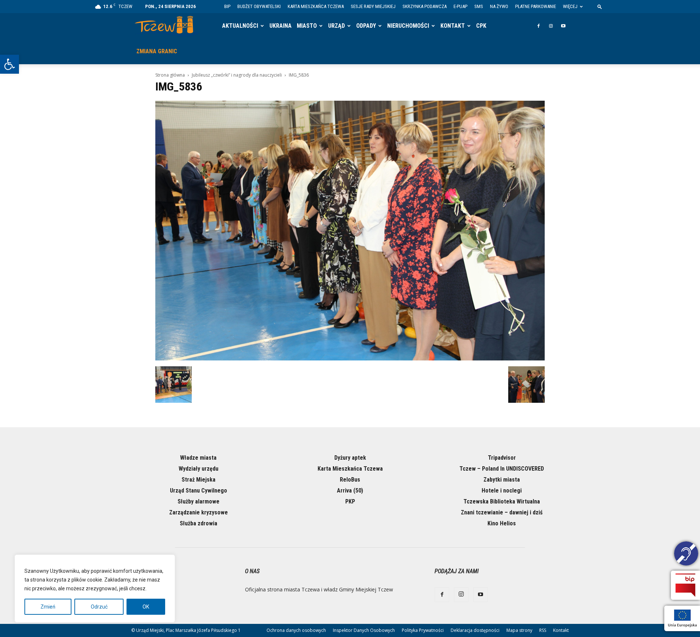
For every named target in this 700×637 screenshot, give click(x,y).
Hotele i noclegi (502, 490)
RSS (542, 630)
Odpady (366, 25)
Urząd (336, 25)
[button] (9, 64)
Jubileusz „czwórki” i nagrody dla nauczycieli (237, 75)
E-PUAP (460, 6)
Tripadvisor (502, 457)
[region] (95, 588)
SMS (478, 6)
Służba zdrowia (198, 523)
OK (146, 607)
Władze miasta (198, 457)
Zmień (47, 607)
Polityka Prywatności (423, 630)
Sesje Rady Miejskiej (373, 6)
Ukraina (280, 25)
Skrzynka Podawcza (424, 6)
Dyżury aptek (350, 457)
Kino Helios (501, 523)
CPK (481, 25)
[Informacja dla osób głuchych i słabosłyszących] (686, 554)
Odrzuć (99, 607)
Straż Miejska (198, 479)
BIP (227, 6)
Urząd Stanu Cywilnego (198, 490)
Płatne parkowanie (535, 6)
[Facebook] (538, 26)
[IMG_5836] (350, 359)
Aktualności (240, 25)
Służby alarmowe (198, 501)
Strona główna (170, 75)
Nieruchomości (408, 25)
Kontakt (452, 25)
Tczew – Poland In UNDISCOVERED (501, 468)
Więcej (570, 6)
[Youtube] (563, 26)
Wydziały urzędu (198, 468)
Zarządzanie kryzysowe (198, 512)
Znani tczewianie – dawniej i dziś (501, 512)
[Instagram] (550, 26)
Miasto (307, 25)
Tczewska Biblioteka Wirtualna (501, 501)
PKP (350, 501)
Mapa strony (519, 630)
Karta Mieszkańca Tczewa (316, 6)
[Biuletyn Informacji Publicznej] (685, 585)
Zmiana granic (156, 51)
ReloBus (350, 479)
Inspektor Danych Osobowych (364, 630)
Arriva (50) (350, 490)
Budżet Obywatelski (259, 6)
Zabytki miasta (501, 479)
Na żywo (499, 6)
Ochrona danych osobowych (296, 630)
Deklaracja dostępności (475, 630)
